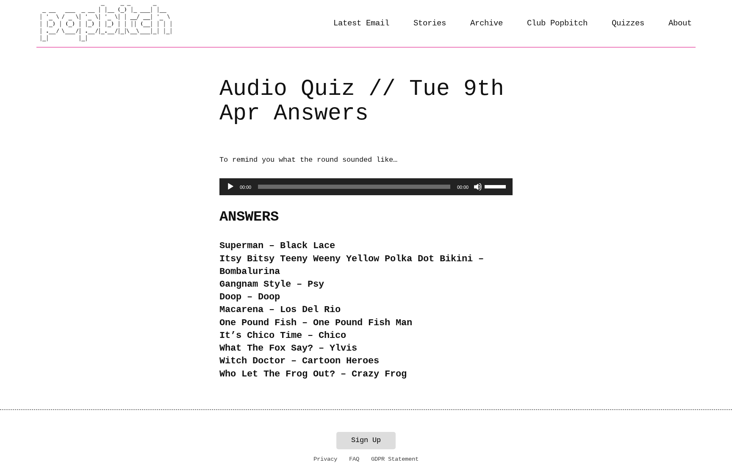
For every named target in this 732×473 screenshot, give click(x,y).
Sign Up (366, 440)
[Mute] (478, 187)
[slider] (496, 186)
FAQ (354, 459)
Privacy (325, 459)
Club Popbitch (557, 23)
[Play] (230, 187)
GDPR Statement (395, 459)
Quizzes (628, 23)
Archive (486, 23)
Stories (429, 23)
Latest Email (361, 23)
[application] (365, 186)
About (680, 23)
